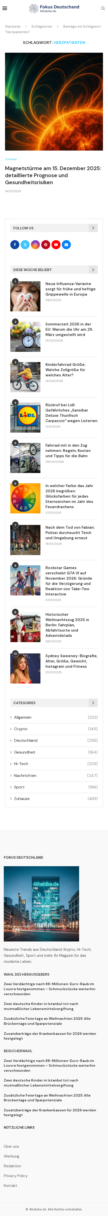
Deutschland (56, 740)
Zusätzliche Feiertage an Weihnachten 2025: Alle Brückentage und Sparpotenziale (47, 1021)
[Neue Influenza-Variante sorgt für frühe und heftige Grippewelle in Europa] (25, 296)
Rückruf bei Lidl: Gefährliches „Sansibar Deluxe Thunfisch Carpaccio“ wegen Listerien (71, 412)
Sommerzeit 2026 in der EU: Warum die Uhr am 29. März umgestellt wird (69, 329)
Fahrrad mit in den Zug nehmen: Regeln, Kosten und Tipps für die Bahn (68, 450)
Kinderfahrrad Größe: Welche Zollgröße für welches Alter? (65, 370)
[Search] (102, 9)
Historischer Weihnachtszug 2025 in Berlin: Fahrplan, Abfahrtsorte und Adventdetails (67, 625)
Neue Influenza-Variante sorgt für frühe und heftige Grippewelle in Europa (70, 289)
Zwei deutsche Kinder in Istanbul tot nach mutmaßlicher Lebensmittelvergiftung (41, 1006)
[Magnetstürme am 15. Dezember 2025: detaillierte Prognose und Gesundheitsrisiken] (54, 102)
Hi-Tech (56, 763)
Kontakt (10, 1186)
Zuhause (56, 798)
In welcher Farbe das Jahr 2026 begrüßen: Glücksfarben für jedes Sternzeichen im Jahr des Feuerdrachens (69, 496)
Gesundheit (56, 752)
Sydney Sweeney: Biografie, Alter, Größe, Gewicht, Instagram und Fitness (71, 661)
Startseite (13, 26)
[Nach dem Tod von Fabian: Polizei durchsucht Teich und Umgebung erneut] (25, 540)
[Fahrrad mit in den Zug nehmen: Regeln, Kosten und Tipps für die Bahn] (25, 458)
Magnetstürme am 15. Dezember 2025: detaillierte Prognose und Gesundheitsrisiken (53, 175)
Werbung (11, 1156)
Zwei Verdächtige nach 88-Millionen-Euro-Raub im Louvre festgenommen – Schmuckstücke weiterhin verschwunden (49, 989)
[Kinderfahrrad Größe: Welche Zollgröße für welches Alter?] (25, 377)
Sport (56, 787)
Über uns (11, 1147)
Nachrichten (56, 775)
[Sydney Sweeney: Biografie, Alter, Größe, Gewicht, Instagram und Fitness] (25, 668)
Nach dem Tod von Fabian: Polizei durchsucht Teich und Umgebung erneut (70, 533)
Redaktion (12, 1166)
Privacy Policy (16, 1176)
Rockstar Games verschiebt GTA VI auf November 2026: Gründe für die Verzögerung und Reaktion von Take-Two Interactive (68, 581)
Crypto (56, 728)
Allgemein (56, 717)
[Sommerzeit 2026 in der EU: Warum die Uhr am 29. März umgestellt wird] (25, 337)
